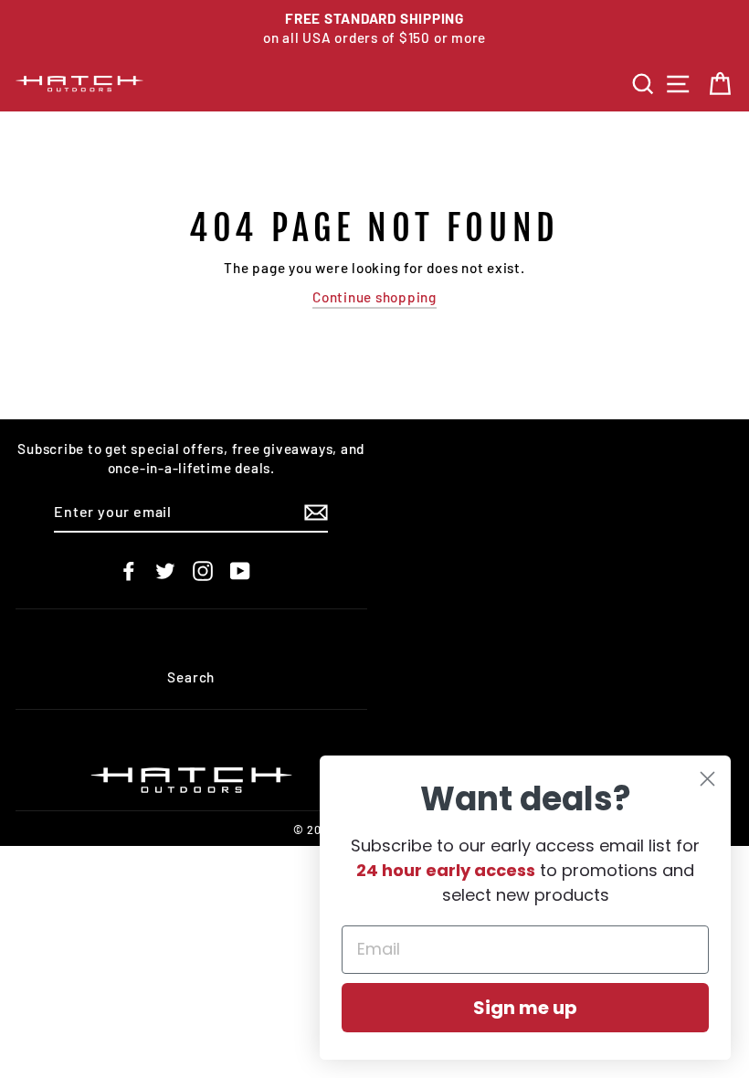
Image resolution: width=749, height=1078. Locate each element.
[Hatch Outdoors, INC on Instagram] (203, 570)
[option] (374, 28)
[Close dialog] (707, 779)
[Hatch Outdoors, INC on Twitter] (165, 570)
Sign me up (525, 1007)
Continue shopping (374, 297)
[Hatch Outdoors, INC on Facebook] (129, 570)
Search (191, 677)
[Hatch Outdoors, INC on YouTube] (240, 570)
